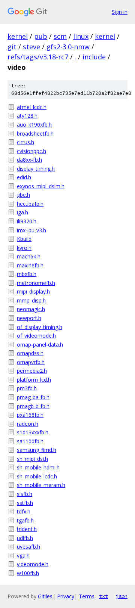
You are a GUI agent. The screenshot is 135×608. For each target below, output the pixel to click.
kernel (18, 36)
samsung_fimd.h (36, 449)
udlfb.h (25, 538)
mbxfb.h (26, 273)
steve (31, 46)
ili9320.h (26, 221)
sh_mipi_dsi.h (32, 458)
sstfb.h (25, 502)
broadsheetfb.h (35, 133)
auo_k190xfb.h (34, 124)
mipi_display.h (33, 291)
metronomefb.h (36, 282)
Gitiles (45, 596)
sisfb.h (24, 493)
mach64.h (28, 256)
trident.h (27, 529)
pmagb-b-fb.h (33, 406)
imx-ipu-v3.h (31, 230)
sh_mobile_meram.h (41, 484)
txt (103, 596)
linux (80, 36)
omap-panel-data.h (40, 344)
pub (40, 36)
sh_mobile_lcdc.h (37, 476)
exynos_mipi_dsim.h (40, 186)
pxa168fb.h (30, 414)
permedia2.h (32, 370)
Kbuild (24, 238)
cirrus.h (25, 142)
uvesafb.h (28, 546)
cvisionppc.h (31, 151)
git (12, 46)
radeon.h (27, 423)
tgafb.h (25, 520)
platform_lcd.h (34, 379)
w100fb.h (28, 573)
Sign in (120, 11)
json (122, 596)
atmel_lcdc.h (31, 107)
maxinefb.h (30, 265)
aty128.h (27, 115)
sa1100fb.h (30, 441)
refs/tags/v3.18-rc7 (38, 56)
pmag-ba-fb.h (33, 397)
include (94, 56)
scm (60, 36)
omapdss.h (30, 353)
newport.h (29, 318)
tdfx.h (23, 511)
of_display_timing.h (39, 327)
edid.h (24, 177)
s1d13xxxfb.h (32, 432)
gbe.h (23, 194)
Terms (86, 596)
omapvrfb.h (31, 362)
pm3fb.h (27, 388)
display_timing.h (36, 168)
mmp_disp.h (31, 300)
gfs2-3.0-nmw (68, 46)
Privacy (65, 596)
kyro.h (24, 247)
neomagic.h (31, 309)
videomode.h (32, 564)
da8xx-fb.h (29, 159)
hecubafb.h (30, 203)
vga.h (23, 555)
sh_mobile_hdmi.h (38, 467)
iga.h (22, 212)
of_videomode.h (36, 335)
